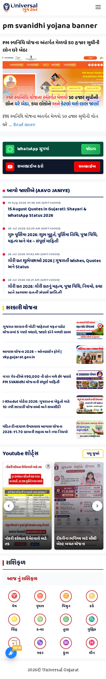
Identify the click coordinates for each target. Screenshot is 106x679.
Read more (24, 124)
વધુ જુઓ (93, 454)
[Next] (97, 506)
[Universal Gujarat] (21, 7)
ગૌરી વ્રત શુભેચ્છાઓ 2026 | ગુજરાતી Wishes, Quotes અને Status (54, 263)
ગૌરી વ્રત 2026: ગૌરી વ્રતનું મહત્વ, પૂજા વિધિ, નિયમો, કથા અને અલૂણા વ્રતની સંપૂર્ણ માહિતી (55, 289)
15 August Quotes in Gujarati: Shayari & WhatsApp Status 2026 (47, 211)
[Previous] (9, 506)
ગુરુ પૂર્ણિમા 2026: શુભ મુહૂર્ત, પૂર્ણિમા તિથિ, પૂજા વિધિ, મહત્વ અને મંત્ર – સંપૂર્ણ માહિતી (53, 237)
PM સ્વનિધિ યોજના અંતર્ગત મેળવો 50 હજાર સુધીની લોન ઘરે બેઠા (51, 47)
